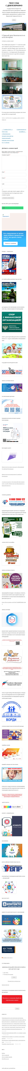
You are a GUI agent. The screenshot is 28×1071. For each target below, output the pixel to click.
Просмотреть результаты (14, 981)
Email (3, 178)
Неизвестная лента (7, 957)
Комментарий (6, 155)
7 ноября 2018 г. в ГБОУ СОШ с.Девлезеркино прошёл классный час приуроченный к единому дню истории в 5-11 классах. (8, 136)
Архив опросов (5, 984)
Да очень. (6, 972)
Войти (3, 1053)
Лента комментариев (7, 1057)
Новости (4, 119)
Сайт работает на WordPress (8, 1068)
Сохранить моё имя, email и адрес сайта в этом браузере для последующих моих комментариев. (13, 193)
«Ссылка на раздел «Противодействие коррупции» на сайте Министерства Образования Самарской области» (13, 483)
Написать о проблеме (10, 243)
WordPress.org (5, 1058)
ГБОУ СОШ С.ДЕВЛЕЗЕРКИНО (14, 4)
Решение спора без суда (8, 1044)
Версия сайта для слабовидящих (14, 207)
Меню (14, 19)
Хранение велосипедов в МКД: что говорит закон (14, 1033)
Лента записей (5, 1055)
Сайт (3, 184)
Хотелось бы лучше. (8, 974)
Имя (3, 172)
